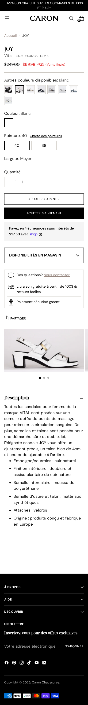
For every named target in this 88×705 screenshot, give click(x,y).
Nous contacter (57, 275)
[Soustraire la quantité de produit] (23, 182)
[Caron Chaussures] (44, 18)
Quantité (12, 171)
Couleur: (17, 113)
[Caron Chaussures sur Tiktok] (29, 663)
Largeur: (18, 158)
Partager (18, 318)
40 (16, 145)
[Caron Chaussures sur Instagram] (21, 663)
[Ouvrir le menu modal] (6, 18)
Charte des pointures (46, 136)
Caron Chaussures (45, 682)
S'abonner (74, 646)
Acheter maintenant (44, 213)
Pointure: (15, 135)
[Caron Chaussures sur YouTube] (36, 663)
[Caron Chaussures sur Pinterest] (14, 663)
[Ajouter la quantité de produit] (8, 182)
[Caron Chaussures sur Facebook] (6, 663)
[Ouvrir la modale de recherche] (71, 18)
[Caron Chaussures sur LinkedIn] (44, 663)
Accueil (10, 35)
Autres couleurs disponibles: (36, 80)
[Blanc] (8, 122)
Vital (8, 55)
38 (44, 145)
